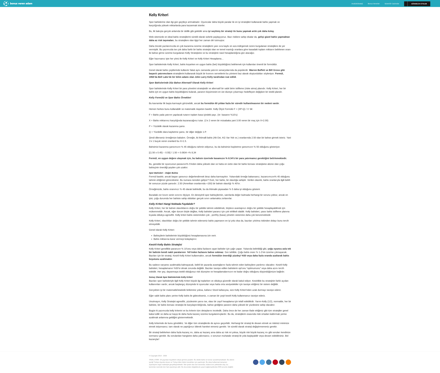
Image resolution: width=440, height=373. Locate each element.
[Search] (436, 3)
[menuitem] (360, 3)
